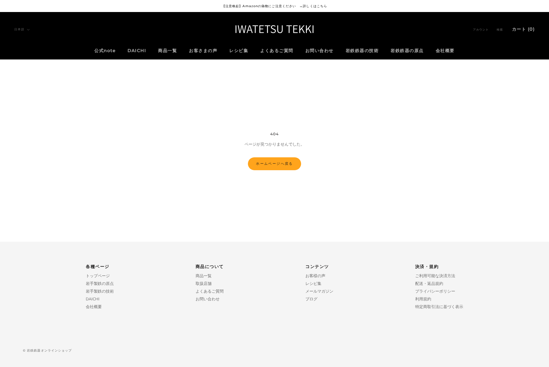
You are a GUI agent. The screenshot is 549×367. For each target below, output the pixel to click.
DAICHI (137, 51)
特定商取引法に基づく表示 (439, 307)
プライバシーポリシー (435, 291)
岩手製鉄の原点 (100, 283)
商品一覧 (167, 51)
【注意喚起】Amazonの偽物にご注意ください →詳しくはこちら (274, 6)
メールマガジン (319, 291)
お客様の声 (315, 276)
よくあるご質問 (276, 51)
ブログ (311, 299)
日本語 (19, 29)
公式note (105, 51)
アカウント (481, 29)
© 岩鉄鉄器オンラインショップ (47, 350)
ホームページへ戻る (274, 163)
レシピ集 (238, 51)
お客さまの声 (203, 51)
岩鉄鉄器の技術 (362, 51)
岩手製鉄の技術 (100, 291)
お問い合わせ (319, 51)
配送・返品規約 (429, 283)
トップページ (98, 276)
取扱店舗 (204, 283)
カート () (523, 29)
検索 (500, 29)
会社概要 (445, 51)
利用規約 (423, 299)
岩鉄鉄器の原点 (407, 51)
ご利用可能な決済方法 (435, 276)
